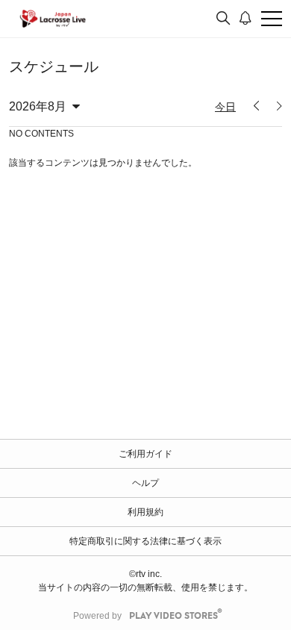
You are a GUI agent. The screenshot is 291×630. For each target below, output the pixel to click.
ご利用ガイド (145, 454)
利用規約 (145, 512)
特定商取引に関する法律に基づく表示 (145, 541)
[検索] (223, 18)
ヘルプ (145, 483)
